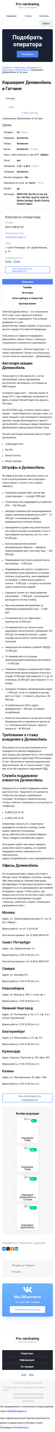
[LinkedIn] (16, 1249)
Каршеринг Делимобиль (15, 69)
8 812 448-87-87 (14, 227)
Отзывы (16, 1271)
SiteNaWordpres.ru (17, 1411)
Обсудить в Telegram (23, 1265)
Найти (46, 23)
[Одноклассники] (12, 1249)
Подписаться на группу (27, 1309)
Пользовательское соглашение (28, 1394)
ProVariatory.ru (21, 1427)
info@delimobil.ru (15, 237)
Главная (6, 67)
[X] (8, 1249)
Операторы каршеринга (26, 67)
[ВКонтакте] (4, 1249)
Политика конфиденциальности (28, 1397)
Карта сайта (28, 1401)
